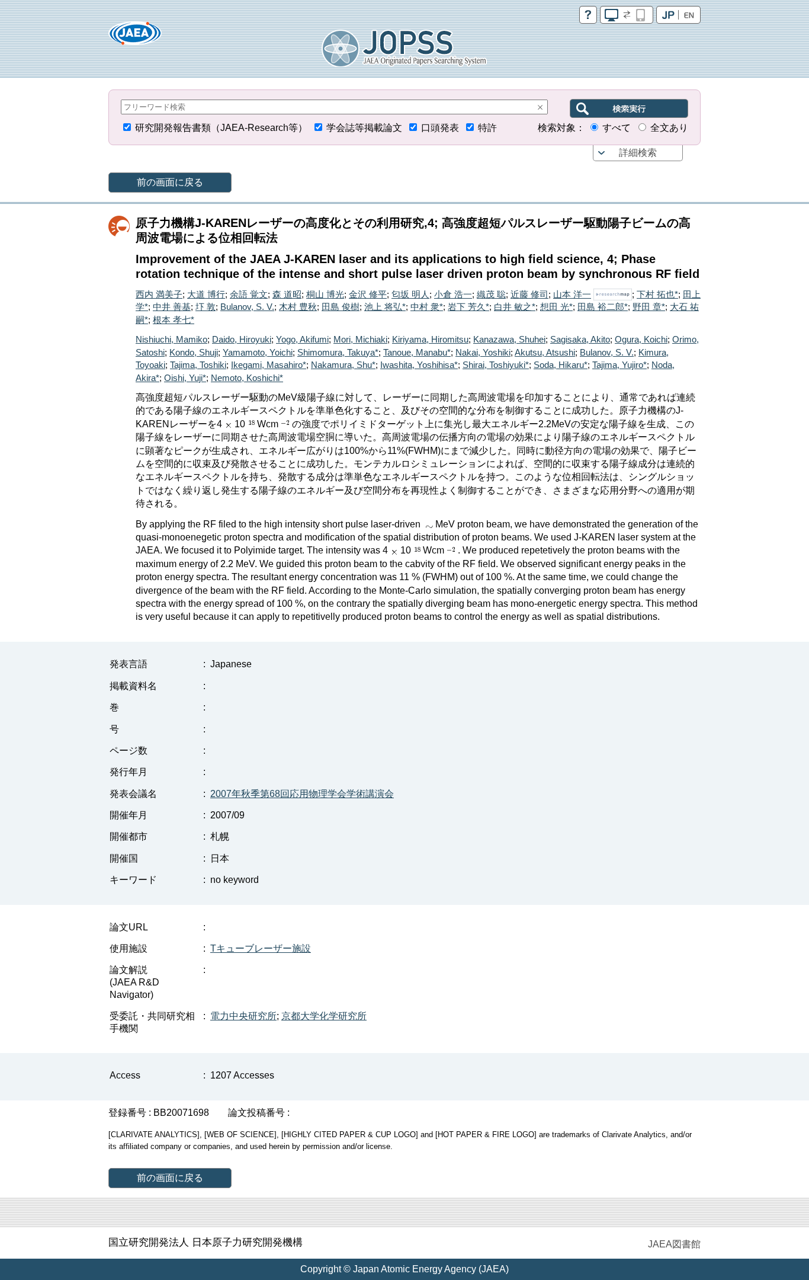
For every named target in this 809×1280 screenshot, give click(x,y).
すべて (616, 128)
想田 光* (556, 307)
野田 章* (649, 307)
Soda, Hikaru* (561, 365)
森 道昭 (286, 294)
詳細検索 (638, 153)
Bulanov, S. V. (247, 307)
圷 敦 (205, 307)
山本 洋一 (572, 294)
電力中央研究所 (243, 1016)
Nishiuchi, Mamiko (171, 339)
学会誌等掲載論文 (364, 128)
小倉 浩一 (453, 294)
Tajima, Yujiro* (619, 365)
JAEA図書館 (674, 1244)
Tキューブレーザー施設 (260, 948)
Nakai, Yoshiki (483, 352)
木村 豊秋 (298, 307)
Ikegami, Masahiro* (268, 365)
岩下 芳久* (468, 307)
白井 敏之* (514, 307)
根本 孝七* (173, 320)
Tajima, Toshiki (198, 365)
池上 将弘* (385, 307)
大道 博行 (206, 294)
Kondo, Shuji (193, 352)
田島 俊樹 (340, 307)
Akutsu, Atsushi (545, 352)
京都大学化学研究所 (324, 1016)
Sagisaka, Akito (580, 339)
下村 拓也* (657, 294)
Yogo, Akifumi (302, 339)
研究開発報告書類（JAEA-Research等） (221, 128)
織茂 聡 (491, 294)
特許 (487, 128)
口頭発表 (440, 128)
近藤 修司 (529, 294)
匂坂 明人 (410, 294)
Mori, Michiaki (360, 339)
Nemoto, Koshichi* (247, 378)
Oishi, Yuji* (185, 378)
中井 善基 (172, 307)
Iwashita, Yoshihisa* (419, 365)
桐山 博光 (325, 294)
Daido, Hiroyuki (241, 339)
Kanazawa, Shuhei (509, 339)
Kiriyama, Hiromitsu (430, 339)
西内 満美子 (159, 294)
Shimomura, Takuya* (337, 352)
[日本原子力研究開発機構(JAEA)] (135, 37)
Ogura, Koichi (641, 339)
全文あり (669, 128)
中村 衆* (426, 307)
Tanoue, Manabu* (417, 352)
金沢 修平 (368, 294)
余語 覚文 (249, 294)
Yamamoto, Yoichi (258, 352)
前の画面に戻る (170, 182)
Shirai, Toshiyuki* (496, 365)
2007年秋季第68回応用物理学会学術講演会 (302, 794)
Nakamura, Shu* (343, 365)
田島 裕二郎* (602, 307)
